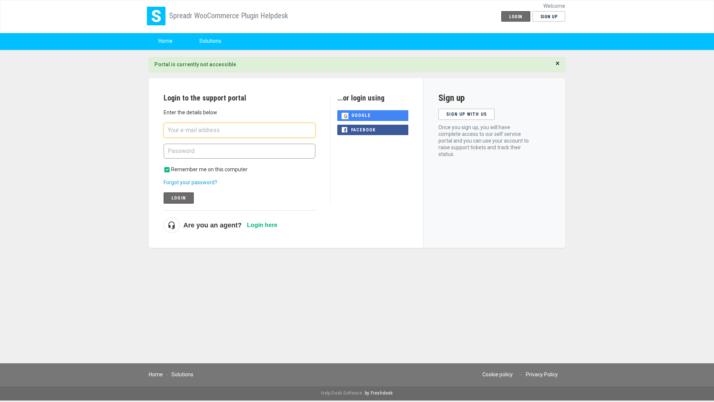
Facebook (363, 130)
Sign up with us (466, 114)
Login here (262, 225)
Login (178, 198)
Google (361, 115)
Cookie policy (497, 374)
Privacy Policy (542, 374)
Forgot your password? (190, 182)
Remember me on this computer (209, 169)
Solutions (210, 41)
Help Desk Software (342, 393)
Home (165, 41)
